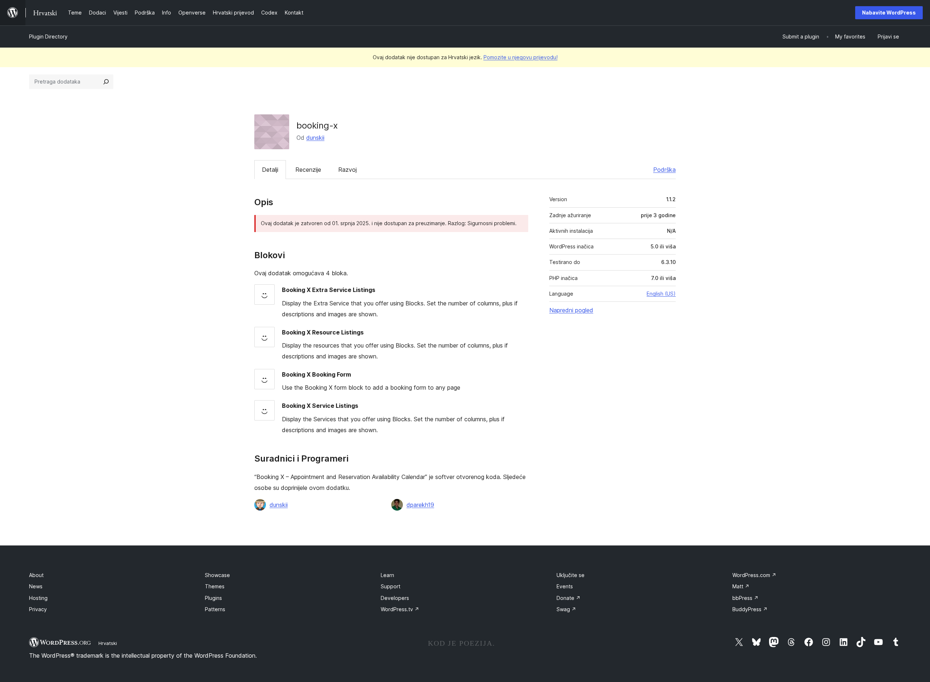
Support (390, 586)
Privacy (38, 609)
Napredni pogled (571, 310)
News (36, 586)
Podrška (664, 169)
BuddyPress (750, 609)
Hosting (38, 598)
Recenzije (308, 169)
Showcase (217, 575)
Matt (740, 586)
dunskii (315, 137)
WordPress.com (754, 575)
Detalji (270, 169)
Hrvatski (107, 643)
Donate (569, 598)
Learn (387, 575)
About (36, 575)
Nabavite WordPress (889, 12)
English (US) (661, 294)
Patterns (215, 609)
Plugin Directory (48, 36)
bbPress (745, 598)
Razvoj (347, 169)
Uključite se (571, 575)
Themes (215, 586)
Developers (395, 598)
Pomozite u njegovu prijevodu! (521, 57)
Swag (566, 609)
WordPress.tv (400, 609)
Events (565, 586)
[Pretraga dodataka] (106, 81)
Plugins (213, 598)
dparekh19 (420, 504)
